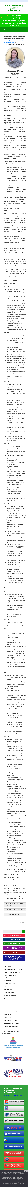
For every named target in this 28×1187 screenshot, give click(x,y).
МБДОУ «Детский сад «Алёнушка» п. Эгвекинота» (14, 7)
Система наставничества (11, 1026)
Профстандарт (8, 980)
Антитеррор (7, 966)
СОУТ (5, 986)
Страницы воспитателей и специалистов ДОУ (11, 976)
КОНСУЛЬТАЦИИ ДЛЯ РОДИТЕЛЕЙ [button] (15, 910)
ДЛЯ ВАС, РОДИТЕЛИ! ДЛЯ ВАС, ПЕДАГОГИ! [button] (14, 904)
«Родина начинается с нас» (11, 1023)
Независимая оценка (9, 983)
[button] (4, 29)
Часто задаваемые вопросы (11, 1011)
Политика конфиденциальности (13, 1095)
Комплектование (8, 1001)
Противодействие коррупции (12, 972)
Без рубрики (7, 1017)
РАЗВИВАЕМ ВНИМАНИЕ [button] (12, 914)
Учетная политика (9, 1008)
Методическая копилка (10, 998)
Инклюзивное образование (11, 1020)
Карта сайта (7, 1014)
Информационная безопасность (13, 969)
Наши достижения (9, 992)
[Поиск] (23, 931)
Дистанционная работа (10, 1005)
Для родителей (8, 989)
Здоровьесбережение (10, 995)
